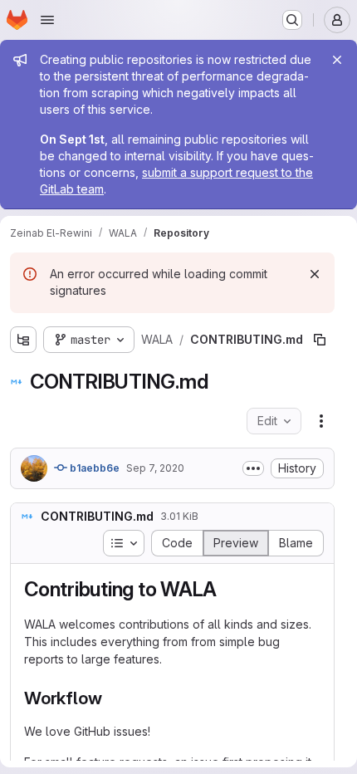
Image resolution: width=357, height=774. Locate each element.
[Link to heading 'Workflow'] (110, 698)
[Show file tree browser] (23, 339)
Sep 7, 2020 (155, 468)
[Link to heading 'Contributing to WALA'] (227, 589)
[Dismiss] (315, 274)
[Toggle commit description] (253, 468)
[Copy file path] (319, 339)
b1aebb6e (93, 468)
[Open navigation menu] (47, 20)
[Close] (337, 60)
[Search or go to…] (292, 20)
